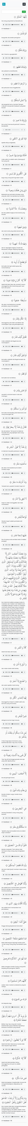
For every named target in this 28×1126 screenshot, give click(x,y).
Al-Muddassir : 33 (7, 676)
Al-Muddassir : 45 (7, 898)
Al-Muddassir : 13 (7, 239)
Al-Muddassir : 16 (7, 295)
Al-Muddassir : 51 (7, 1011)
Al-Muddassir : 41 (7, 822)
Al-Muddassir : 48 (7, 954)
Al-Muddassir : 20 (7, 369)
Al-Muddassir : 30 (7, 549)
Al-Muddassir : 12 (7, 222)
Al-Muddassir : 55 (7, 1093)
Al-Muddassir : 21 (7, 385)
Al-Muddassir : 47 (7, 934)
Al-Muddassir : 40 (7, 804)
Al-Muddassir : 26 (7, 477)
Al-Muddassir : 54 (7, 1073)
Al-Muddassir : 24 (7, 442)
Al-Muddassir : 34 (7, 693)
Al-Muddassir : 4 (6, 79)
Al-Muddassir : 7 (6, 134)
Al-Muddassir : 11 (6, 204)
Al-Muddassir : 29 (7, 530)
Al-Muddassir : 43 (7, 860)
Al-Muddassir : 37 (7, 750)
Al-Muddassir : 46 (7, 917)
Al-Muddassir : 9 (6, 169)
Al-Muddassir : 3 (6, 62)
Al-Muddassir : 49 (7, 976)
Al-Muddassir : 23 (7, 422)
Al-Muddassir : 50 (7, 994)
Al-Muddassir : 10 (7, 185)
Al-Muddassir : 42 (7, 840)
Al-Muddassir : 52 (7, 1035)
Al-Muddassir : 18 (7, 332)
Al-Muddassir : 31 (7, 643)
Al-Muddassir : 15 (7, 275)
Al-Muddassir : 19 (7, 350)
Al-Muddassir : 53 (7, 1053)
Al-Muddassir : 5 (6, 95)
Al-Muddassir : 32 (7, 659)
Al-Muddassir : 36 (7, 728)
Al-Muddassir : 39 (7, 785)
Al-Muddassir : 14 (7, 257)
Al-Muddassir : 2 (6, 45)
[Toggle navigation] (24, 4)
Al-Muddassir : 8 (6, 150)
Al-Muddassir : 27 (7, 494)
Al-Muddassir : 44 (7, 879)
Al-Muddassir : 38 (7, 769)
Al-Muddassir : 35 (7, 711)
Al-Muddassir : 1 (6, 29)
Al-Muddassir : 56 (7, 1121)
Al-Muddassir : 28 (7, 512)
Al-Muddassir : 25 (7, 459)
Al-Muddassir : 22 (7, 404)
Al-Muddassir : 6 (6, 115)
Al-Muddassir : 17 (7, 314)
